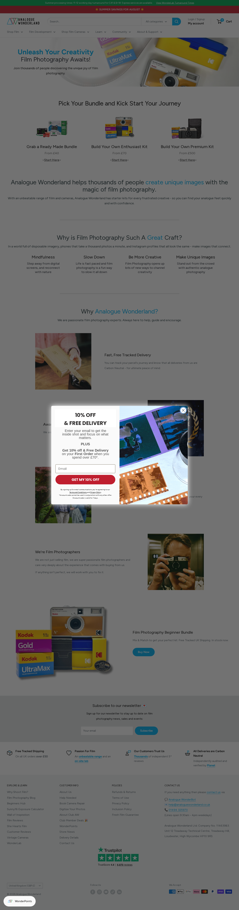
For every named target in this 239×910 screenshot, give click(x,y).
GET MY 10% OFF (85, 479)
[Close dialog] (183, 410)
